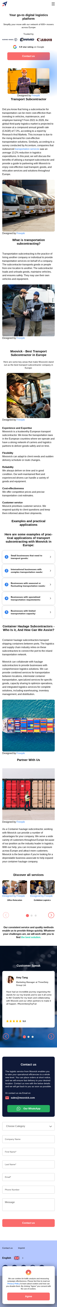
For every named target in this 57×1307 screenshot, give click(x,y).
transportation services (27, 149)
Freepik (36, 95)
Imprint (21, 1248)
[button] (51, 915)
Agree (28, 1296)
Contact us (28, 1223)
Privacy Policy (13, 1284)
